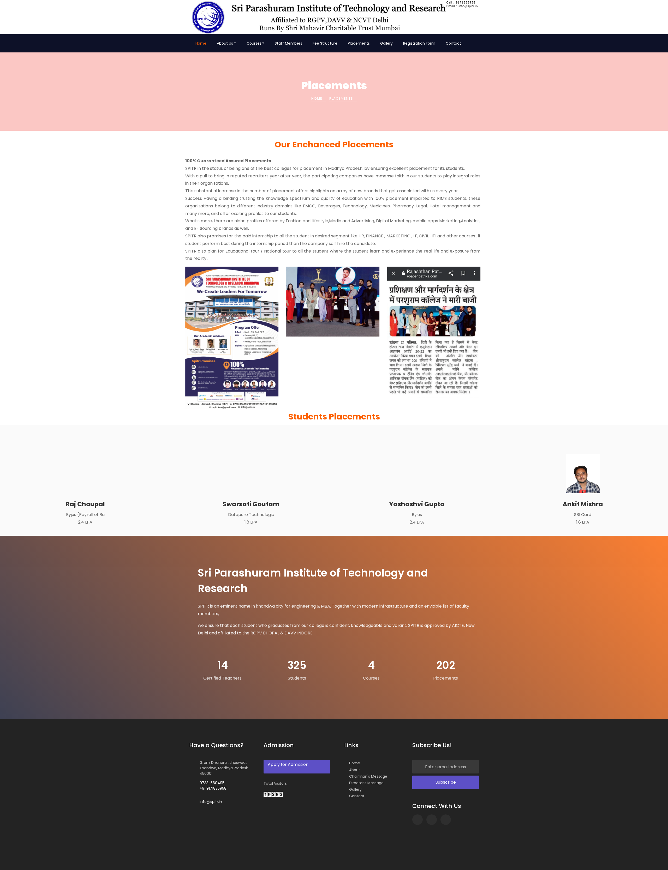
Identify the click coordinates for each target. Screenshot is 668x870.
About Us (225, 43)
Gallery (386, 43)
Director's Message (366, 782)
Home (200, 43)
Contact (453, 43)
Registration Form (419, 43)
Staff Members (288, 43)
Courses (254, 43)
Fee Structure (325, 43)
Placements (359, 43)
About (354, 769)
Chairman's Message (368, 776)
